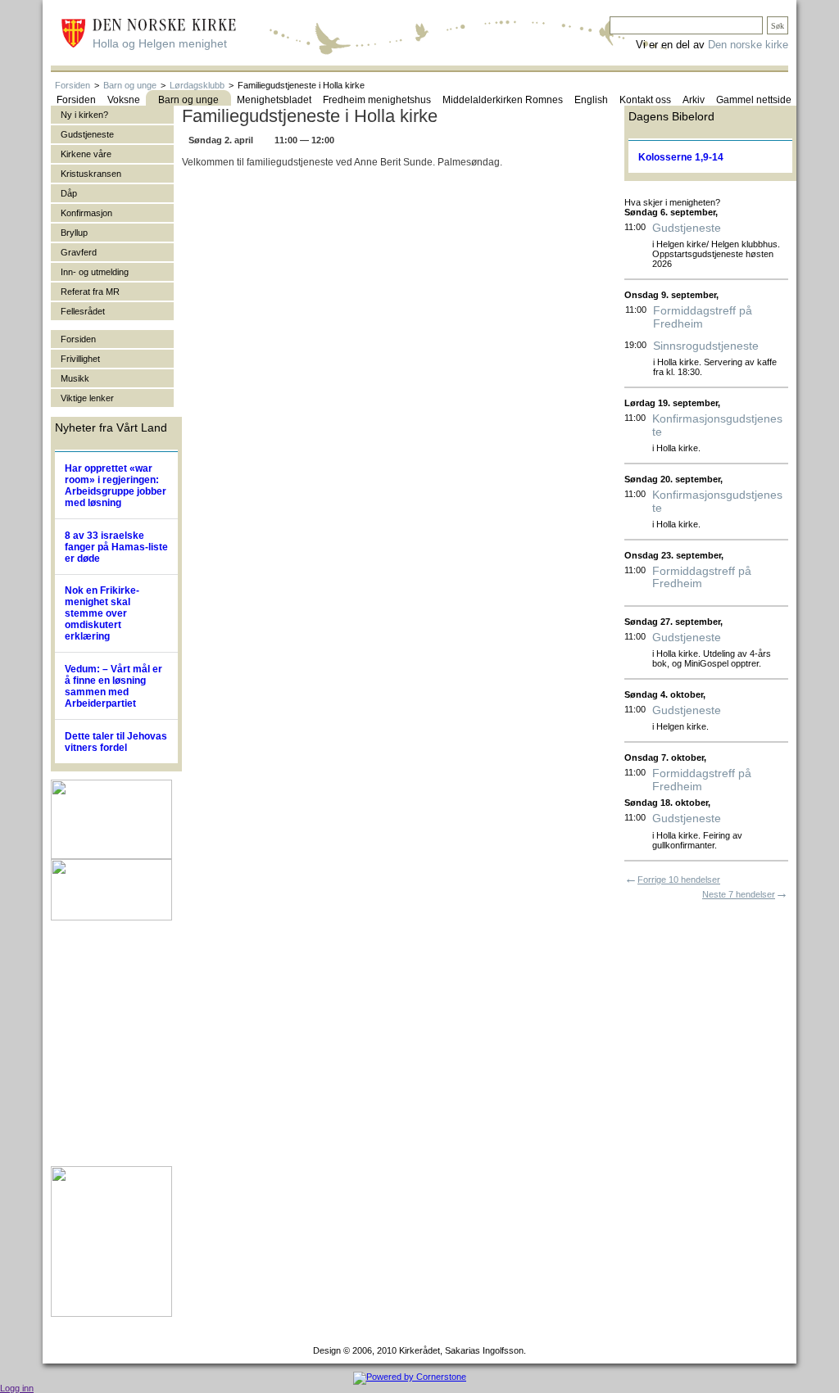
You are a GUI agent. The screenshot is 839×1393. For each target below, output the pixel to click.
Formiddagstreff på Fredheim (702, 317)
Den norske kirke (748, 44)
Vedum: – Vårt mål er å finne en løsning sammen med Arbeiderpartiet (113, 686)
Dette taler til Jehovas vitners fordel (116, 741)
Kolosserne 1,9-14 (680, 157)
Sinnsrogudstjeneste (706, 346)
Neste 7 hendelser (738, 894)
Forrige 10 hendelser (678, 879)
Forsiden (72, 85)
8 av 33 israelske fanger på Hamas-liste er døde (116, 547)
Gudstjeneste (686, 228)
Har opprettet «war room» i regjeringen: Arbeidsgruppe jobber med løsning (115, 486)
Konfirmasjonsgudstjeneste (717, 425)
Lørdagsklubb (197, 85)
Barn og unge (129, 85)
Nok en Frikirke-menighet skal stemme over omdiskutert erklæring (102, 613)
